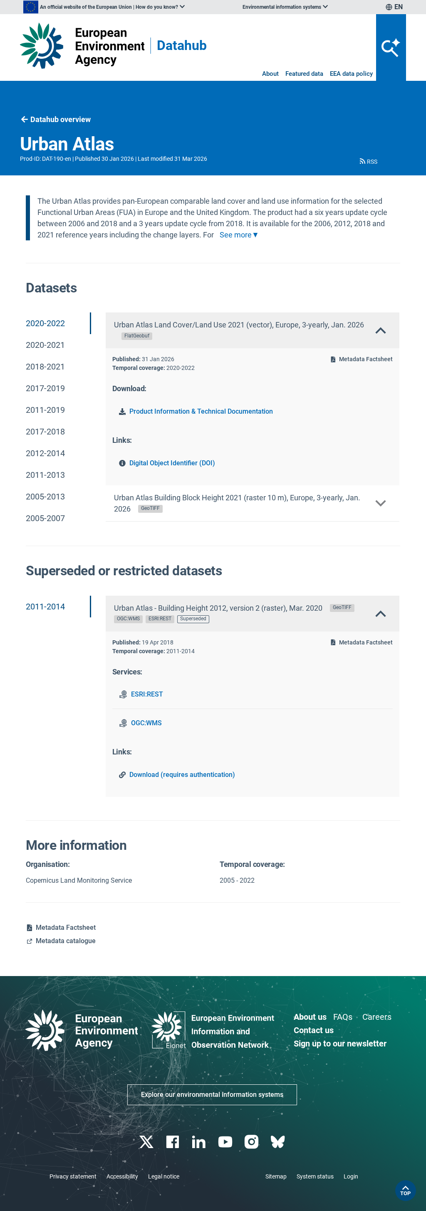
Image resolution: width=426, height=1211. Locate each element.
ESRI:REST (147, 694)
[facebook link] (173, 1142)
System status (315, 1176)
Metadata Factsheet (366, 359)
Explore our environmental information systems (212, 1095)
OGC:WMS (146, 723)
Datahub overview (60, 119)
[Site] (82, 45)
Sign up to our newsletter (340, 1044)
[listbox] (104, 7)
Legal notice (163, 1176)
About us (310, 1017)
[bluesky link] (278, 1142)
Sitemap (276, 1176)
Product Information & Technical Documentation (201, 411)
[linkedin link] (200, 1142)
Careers (376, 1017)
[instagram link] (252, 1142)
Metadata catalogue (66, 941)
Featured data (304, 73)
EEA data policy (351, 73)
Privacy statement (73, 1176)
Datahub (182, 45)
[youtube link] (226, 1142)
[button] (367, 161)
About (270, 73)
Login (351, 1176)
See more (236, 235)
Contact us (314, 1030)
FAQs (342, 1017)
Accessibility (122, 1176)
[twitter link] (147, 1142)
